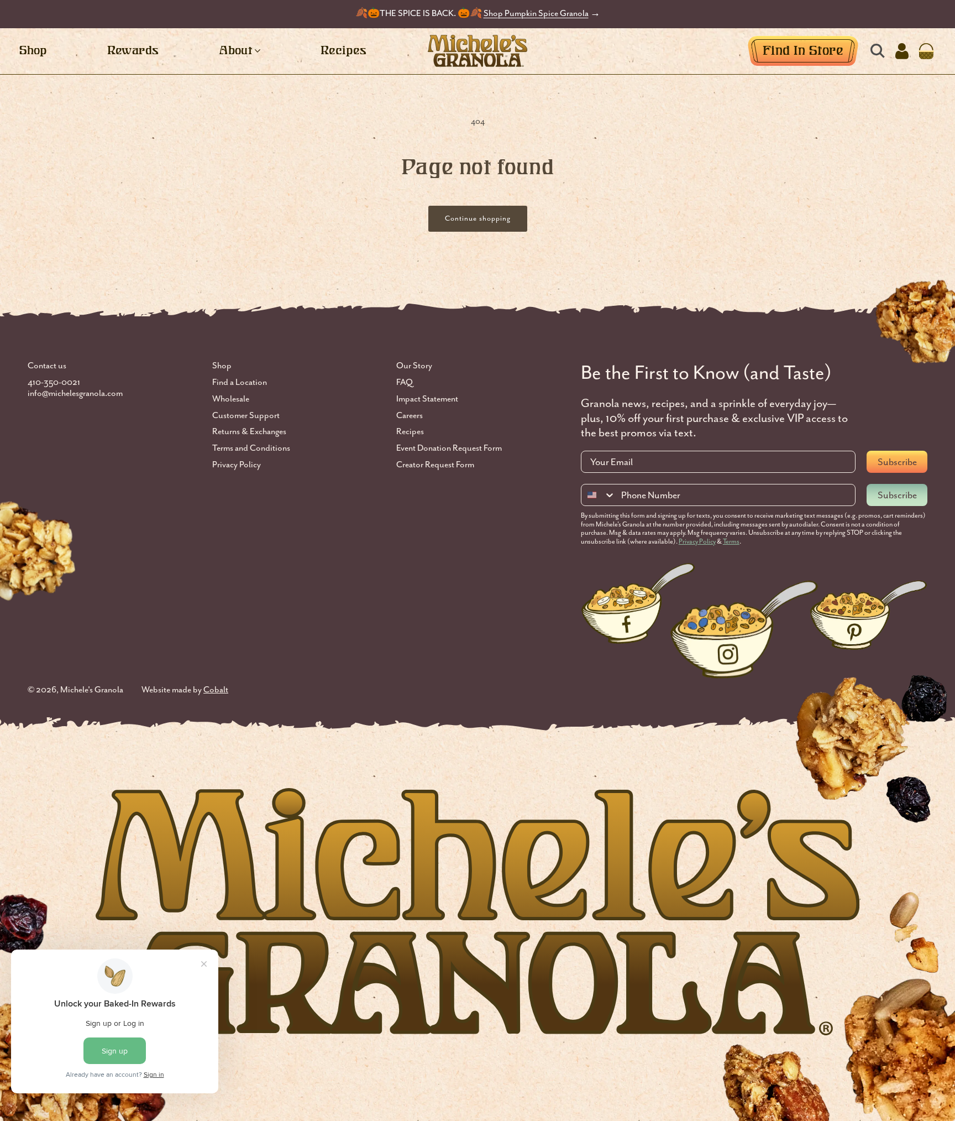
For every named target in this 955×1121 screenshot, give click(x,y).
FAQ (404, 382)
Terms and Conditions (251, 448)
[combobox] (598, 494)
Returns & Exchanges (249, 431)
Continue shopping (478, 218)
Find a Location (239, 382)
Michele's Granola (91, 689)
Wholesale (230, 399)
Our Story (414, 366)
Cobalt (215, 689)
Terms (731, 541)
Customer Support (246, 415)
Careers (409, 415)
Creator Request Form (435, 465)
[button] (877, 51)
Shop (222, 366)
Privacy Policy (236, 465)
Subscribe (897, 462)
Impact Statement (427, 399)
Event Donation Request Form (449, 448)
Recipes (410, 431)
